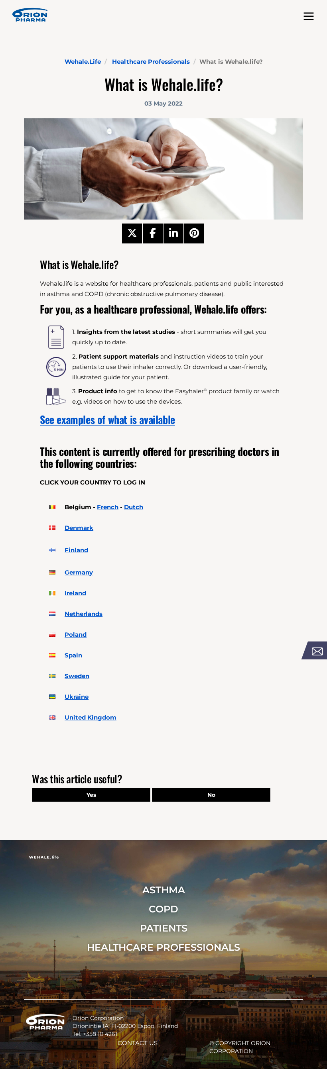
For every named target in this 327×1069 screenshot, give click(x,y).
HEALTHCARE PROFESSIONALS (163, 947)
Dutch (133, 507)
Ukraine (77, 696)
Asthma (163, 890)
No (211, 794)
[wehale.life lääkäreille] (52, 550)
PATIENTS (163, 928)
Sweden (77, 676)
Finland (76, 550)
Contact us (138, 1043)
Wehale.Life (83, 62)
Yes (91, 794)
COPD (163, 909)
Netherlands (83, 614)
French (107, 507)
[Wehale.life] (30, 15)
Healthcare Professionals (151, 62)
